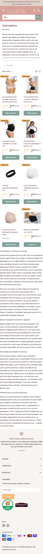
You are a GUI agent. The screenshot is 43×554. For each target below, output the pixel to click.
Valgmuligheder (10, 113)
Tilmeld (8, 497)
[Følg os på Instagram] (7, 525)
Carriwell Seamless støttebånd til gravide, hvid (31, 187)
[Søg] (38, 17)
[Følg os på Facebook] (3, 525)
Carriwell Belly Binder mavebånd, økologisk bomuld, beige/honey (9, 99)
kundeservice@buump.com (24, 423)
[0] (39, 10)
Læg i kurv (32, 244)
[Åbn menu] (3, 10)
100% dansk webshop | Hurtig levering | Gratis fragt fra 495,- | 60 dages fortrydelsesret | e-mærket (21, 3)
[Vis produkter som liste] (40, 71)
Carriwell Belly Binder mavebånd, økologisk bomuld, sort (31, 99)
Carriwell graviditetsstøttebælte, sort (10, 187)
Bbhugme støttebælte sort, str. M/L (31, 231)
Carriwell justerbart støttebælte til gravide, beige (10, 232)
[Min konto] (34, 10)
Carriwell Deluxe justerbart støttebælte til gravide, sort (32, 143)
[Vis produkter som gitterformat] (36, 71)
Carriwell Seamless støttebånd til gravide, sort (9, 143)
